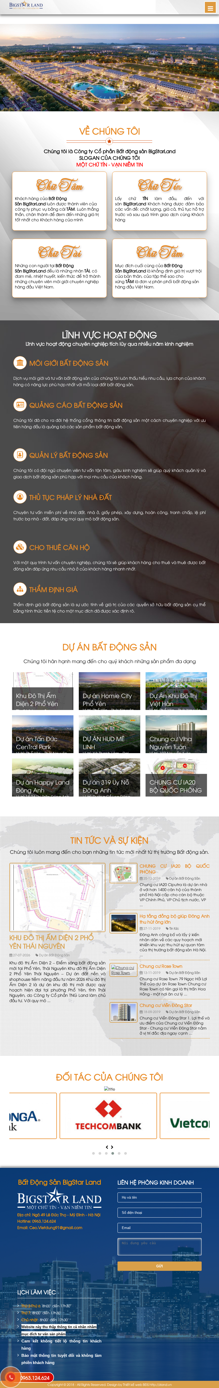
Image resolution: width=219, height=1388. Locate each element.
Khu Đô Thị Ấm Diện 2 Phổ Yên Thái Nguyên (37, 703)
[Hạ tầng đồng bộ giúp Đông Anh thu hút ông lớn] (124, 923)
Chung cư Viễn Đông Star (166, 1005)
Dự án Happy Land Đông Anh (42, 786)
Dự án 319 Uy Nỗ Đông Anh (106, 786)
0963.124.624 (34, 1377)
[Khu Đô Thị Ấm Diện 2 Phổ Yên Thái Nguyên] (57, 930)
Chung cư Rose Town (161, 966)
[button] (93, 1153)
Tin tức (174, 928)
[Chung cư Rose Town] (124, 970)
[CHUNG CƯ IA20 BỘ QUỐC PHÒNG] (124, 873)
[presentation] (106, 1146)
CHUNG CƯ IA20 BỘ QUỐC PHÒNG (176, 786)
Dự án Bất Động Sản (54, 955)
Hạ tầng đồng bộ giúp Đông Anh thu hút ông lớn (175, 919)
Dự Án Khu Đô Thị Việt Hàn (173, 699)
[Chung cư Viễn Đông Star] (124, 1012)
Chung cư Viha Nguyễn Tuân (171, 742)
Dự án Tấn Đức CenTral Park (36, 742)
